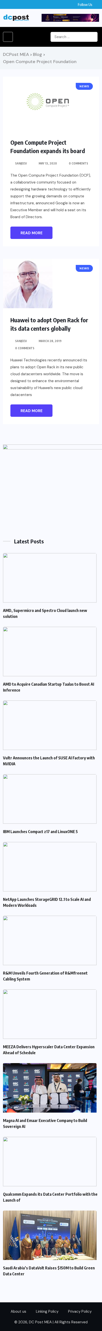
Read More (32, 233)
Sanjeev (21, 163)
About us (18, 1311)
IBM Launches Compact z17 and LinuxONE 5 (40, 831)
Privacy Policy (80, 1311)
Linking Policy (47, 1311)
